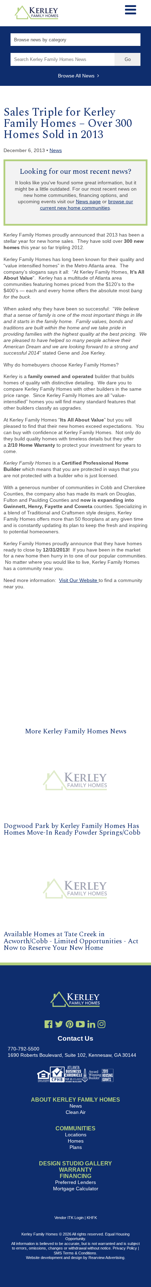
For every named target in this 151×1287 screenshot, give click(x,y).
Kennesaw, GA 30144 (112, 1055)
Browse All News (77, 75)
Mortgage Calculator (75, 1188)
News (56, 150)
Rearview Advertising (106, 1257)
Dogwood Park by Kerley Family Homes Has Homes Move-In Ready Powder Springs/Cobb (72, 829)
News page (88, 201)
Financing (75, 1176)
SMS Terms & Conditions (75, 1253)
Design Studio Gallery (75, 1163)
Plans (76, 1147)
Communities (75, 1128)
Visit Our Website (79, 580)
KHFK (92, 1218)
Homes (76, 1141)
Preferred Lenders (75, 1182)
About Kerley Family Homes (75, 1100)
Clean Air (76, 1112)
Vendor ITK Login (69, 1218)
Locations (75, 1134)
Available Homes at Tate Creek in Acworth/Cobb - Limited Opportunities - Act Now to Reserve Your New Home (71, 941)
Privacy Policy (125, 1248)
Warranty (75, 1170)
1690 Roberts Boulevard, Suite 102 (47, 1055)
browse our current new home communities (86, 205)
